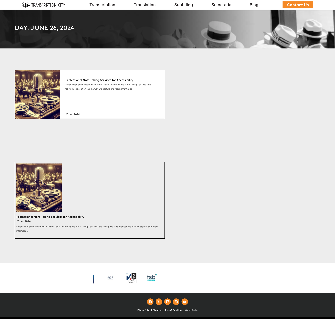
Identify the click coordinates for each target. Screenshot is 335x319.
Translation (145, 5)
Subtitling (183, 5)
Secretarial (221, 5)
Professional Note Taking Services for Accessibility (99, 80)
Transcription (102, 5)
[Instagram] (176, 301)
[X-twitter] (159, 301)
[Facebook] (150, 301)
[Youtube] (185, 301)
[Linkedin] (167, 301)
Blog (254, 5)
